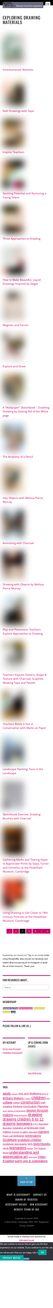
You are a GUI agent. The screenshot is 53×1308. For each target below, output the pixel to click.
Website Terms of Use (26, 1209)
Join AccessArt (26, 1008)
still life (6, 1148)
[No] (26, 1259)
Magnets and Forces (15, 325)
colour (16, 1102)
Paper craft (8, 1136)
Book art (45, 1094)
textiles (30, 1148)
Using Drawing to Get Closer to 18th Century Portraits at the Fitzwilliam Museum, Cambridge (25, 917)
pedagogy (19, 1135)
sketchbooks (41, 1144)
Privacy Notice (12, 1258)
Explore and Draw (14, 366)
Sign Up (13, 10)
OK (42, 1252)
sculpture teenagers (15, 1144)
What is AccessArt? (18, 1194)
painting (43, 1131)
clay (48, 1099)
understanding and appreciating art (21, 1154)
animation (14, 1094)
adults (7, 1093)
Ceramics (27, 1098)
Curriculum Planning (35, 1106)
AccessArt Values (16, 1204)
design (5, 1111)
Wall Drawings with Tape (18, 111)
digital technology (20, 1115)
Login (13, 1012)
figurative (43, 1124)
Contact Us (39, 1194)
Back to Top (26, 1182)
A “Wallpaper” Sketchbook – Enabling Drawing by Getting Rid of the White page (26, 411)
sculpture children (29, 1140)
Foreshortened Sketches (18, 70)
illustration (7, 1128)
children (38, 1097)
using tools (32, 1157)
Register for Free (10, 1008)
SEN (30, 1144)
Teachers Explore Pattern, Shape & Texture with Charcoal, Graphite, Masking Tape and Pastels (25, 679)
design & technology (17, 1111)
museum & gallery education (24, 1132)
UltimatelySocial (26, 1240)
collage (7, 1102)
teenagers (17, 1148)
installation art (19, 1128)
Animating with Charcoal (18, 543)
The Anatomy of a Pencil (18, 457)
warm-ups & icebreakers (31, 1161)
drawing (35, 1114)
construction (30, 1102)
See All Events (34, 1073)
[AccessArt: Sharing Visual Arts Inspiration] (23, 6)
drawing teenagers (17, 1123)
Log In (5, 10)
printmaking (33, 1135)
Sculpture (10, 1140)
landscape (33, 1128)
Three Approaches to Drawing (21, 238)
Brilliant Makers (13, 1098)
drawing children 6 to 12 (23, 1119)
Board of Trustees (26, 1199)
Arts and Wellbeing (30, 1093)
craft (42, 1102)
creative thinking (12, 1106)
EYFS (35, 1124)
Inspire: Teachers (13, 152)
